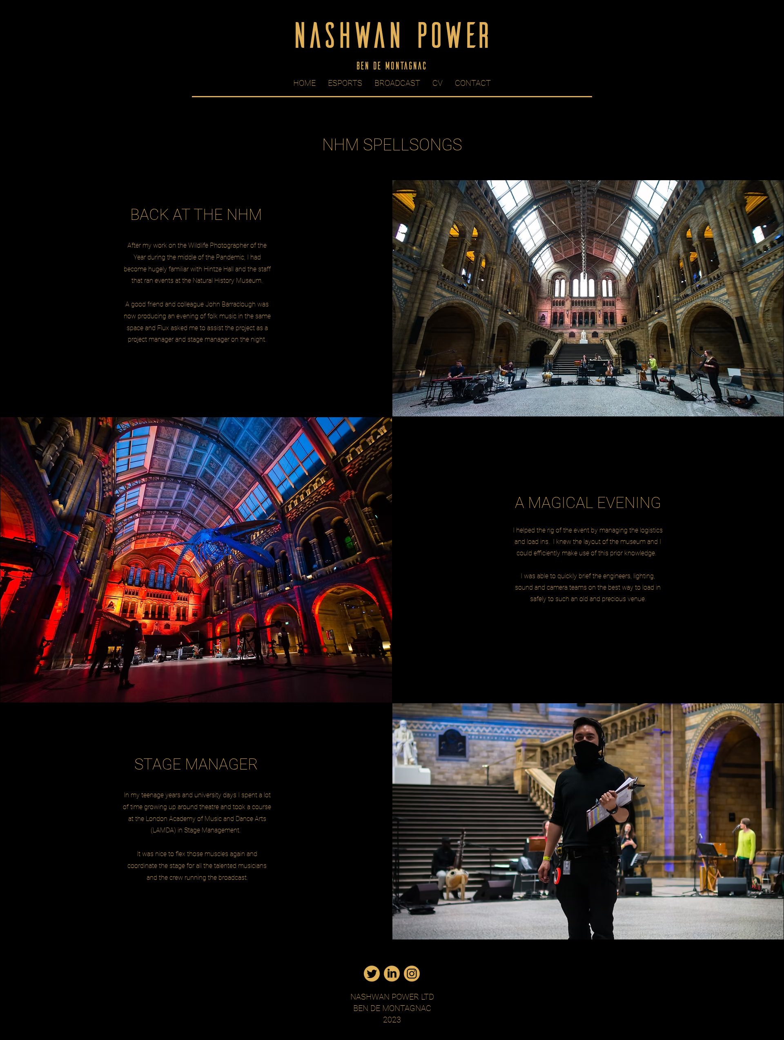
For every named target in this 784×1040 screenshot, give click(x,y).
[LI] (392, 974)
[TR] (372, 974)
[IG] (412, 974)
